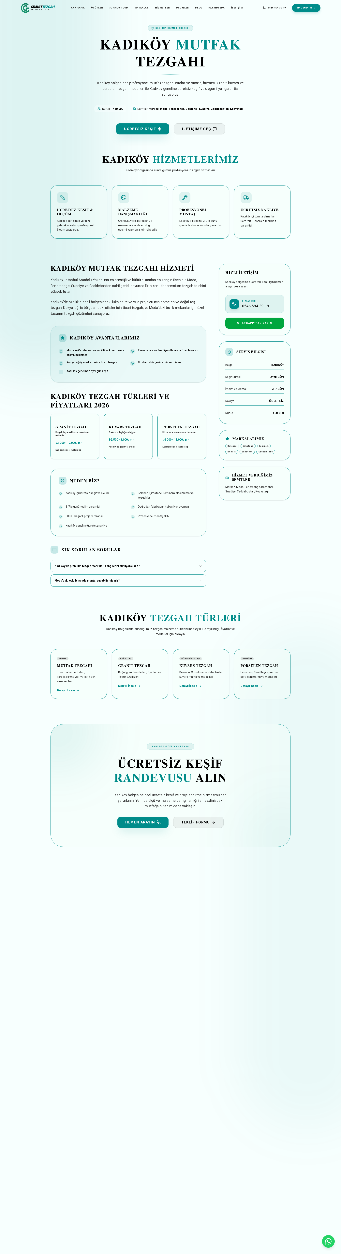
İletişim (237, 8)
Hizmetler (162, 8)
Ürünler (97, 8)
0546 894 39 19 (277, 8)
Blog (198, 8)
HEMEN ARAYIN (140, 822)
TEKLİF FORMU (195, 822)
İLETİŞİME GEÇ (196, 129)
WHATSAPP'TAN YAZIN (254, 323)
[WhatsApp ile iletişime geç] (328, 1241)
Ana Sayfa (78, 8)
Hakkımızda (216, 8)
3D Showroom (118, 8)
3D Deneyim (304, 8)
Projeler (182, 8)
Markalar (142, 8)
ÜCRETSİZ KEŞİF (140, 129)
